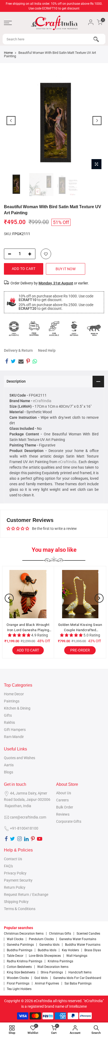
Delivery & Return (18, 350)
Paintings (11, 701)
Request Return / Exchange (26, 894)
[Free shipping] (33, 328)
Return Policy (14, 887)
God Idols (41, 978)
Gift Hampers (15, 729)
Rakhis (9, 722)
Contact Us (13, 859)
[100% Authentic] (14, 328)
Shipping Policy (16, 902)
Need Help (47, 350)
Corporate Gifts (68, 821)
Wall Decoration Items (52, 967)
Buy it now (65, 269)
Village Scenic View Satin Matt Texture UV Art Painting (37, 627)
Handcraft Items (79, 972)
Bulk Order (64, 807)
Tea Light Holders (19, 989)
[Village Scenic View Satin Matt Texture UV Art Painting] (37, 594)
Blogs (8, 772)
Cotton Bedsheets (19, 967)
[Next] (97, 120)
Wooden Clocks (18, 978)
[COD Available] (54, 328)
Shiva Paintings (52, 972)
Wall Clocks (15, 939)
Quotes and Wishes (19, 758)
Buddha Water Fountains (82, 944)
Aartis (9, 765)
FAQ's (8, 866)
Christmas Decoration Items (24, 933)
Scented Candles (88, 933)
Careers (62, 800)
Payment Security (18, 880)
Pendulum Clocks (41, 939)
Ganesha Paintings (20, 944)
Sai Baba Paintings (77, 983)
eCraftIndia (42, 401)
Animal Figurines (47, 983)
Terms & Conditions (19, 909)
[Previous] (11, 120)
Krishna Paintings (60, 961)
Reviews (62, 814)
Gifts (8, 715)
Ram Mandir (14, 737)
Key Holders (70, 950)
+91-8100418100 (24, 828)
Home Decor (14, 694)
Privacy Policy (15, 873)
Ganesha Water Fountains (77, 939)
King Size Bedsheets (21, 972)
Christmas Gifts (60, 933)
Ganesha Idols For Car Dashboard (77, 978)
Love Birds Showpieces (45, 956)
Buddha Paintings (19, 950)
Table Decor (15, 956)
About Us (63, 793)
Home (8, 52)
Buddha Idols (47, 950)
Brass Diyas (92, 950)
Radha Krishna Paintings (24, 961)
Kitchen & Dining (17, 708)
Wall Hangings (76, 956)
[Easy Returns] (74, 328)
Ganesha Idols (49, 944)
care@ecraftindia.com (28, 817)
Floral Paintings (18, 983)
